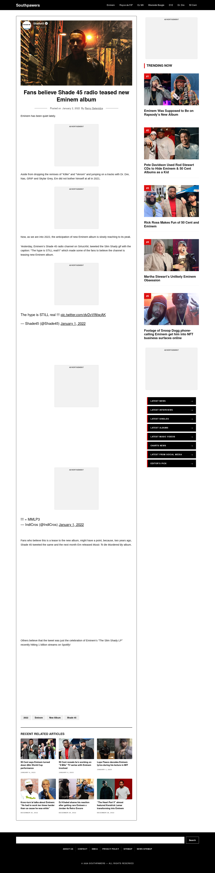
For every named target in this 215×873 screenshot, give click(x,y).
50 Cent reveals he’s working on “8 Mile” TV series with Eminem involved (75, 765)
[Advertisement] (76, 146)
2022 (26, 717)
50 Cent (193, 4)
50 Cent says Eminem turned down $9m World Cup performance (35, 765)
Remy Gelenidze (94, 108)
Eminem (111, 4)
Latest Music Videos (162, 436)
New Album (55, 717)
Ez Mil (140, 4)
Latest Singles (159, 418)
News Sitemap (144, 849)
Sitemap (128, 849)
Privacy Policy (110, 849)
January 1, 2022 (73, 323)
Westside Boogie (156, 4)
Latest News (158, 401)
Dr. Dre (181, 4)
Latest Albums (159, 427)
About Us (68, 849)
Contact (82, 849)
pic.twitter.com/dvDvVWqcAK (83, 314)
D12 (171, 4)
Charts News (158, 445)
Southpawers (28, 5)
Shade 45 (71, 717)
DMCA (95, 849)
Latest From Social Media (166, 454)
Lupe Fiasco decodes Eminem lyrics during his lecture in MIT (112, 763)
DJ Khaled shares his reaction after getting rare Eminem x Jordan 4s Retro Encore (74, 805)
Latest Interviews (161, 409)
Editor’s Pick (158, 463)
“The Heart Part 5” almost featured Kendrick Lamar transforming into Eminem (110, 805)
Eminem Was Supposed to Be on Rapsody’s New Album (169, 112)
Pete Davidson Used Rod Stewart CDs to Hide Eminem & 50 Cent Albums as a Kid (169, 168)
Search (192, 840)
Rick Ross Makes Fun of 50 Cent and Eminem (171, 224)
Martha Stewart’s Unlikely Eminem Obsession (170, 278)
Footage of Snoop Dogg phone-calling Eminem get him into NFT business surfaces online (168, 334)
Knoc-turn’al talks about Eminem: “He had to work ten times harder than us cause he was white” (38, 805)
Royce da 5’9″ (126, 4)
